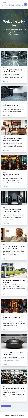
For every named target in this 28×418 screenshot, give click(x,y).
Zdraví (4, 244)
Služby (4, 136)
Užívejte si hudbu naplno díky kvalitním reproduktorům (12, 210)
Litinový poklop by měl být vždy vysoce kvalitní (13, 354)
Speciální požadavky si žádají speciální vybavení (12, 71)
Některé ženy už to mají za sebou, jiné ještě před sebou (14, 247)
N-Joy (3, 2)
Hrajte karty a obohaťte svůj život (12, 318)
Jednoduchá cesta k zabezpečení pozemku (14, 281)
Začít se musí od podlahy (11, 105)
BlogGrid (15, 415)
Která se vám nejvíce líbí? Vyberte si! (11, 175)
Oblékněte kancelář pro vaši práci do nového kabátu (12, 140)
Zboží (4, 67)
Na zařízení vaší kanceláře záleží (13, 388)
